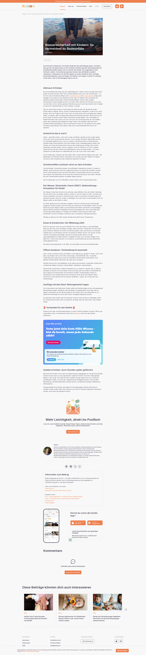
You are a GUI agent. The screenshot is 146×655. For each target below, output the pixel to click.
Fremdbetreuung (74, 96)
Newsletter (107, 6)
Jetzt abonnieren (73, 432)
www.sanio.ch (49, 488)
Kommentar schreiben (73, 572)
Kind (30, 14)
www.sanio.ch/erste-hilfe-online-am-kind (58, 490)
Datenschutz (26, 643)
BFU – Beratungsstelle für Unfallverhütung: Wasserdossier (64, 496)
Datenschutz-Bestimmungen (30, 651)
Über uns (71, 6)
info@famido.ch (55, 645)
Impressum (25, 640)
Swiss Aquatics (50, 503)
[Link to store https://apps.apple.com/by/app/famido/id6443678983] (117, 6)
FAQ (90, 6)
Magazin (62, 6)
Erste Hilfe (47, 60)
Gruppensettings (88, 96)
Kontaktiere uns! (55, 640)
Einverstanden (122, 650)
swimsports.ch (49, 501)
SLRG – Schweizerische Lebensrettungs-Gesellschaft (62, 498)
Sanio (78, 313)
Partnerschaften (81, 6)
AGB (23, 645)
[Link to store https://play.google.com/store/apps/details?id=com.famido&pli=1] (122, 6)
